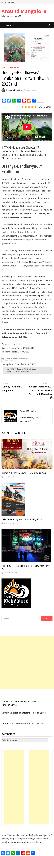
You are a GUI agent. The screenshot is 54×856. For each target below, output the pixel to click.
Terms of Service (10, 704)
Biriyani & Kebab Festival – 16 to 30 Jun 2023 (24, 473)
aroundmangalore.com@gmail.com (29, 712)
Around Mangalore (24, 11)
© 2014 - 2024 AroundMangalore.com (19, 701)
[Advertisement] (27, 662)
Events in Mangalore (11, 67)
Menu (8, 25)
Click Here (6, 723)
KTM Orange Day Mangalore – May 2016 (22, 519)
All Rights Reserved (10, 360)
